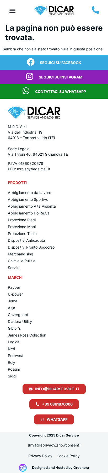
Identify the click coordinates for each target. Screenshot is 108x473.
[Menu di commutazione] (12, 10)
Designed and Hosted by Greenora (60, 467)
